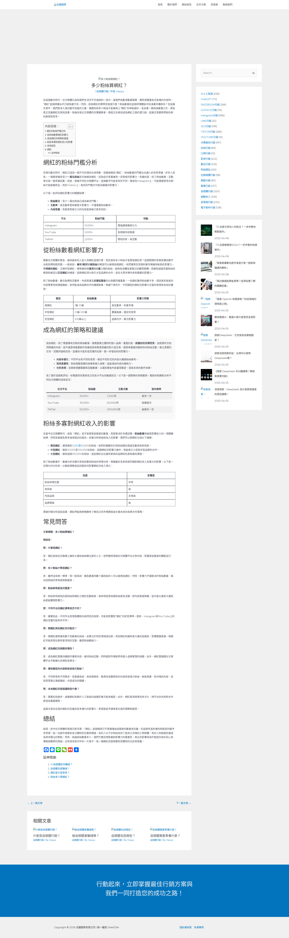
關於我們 (172, 4)
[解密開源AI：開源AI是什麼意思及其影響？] (206, 320)
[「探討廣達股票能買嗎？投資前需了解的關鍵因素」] (206, 284)
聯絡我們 (227, 4)
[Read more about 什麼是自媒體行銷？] (45, 829)
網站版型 (186, 4)
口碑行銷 (205, 153)
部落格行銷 (207, 202)
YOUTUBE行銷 (209, 137)
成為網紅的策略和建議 (57, 138)
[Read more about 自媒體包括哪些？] (122, 829)
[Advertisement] (144, 32)
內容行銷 (205, 148)
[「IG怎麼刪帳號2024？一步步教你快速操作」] (206, 248)
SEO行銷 (206, 126)
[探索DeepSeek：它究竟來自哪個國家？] (206, 338)
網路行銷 (205, 180)
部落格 (214, 4)
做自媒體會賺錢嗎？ (85, 836)
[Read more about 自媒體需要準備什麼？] (163, 829)
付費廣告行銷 (208, 142)
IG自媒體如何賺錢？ (61, 764)
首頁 (160, 4)
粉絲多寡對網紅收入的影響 (59, 142)
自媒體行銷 (102, 91)
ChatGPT (206, 99)
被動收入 (205, 196)
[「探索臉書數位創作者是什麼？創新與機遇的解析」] (206, 266)
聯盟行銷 (205, 185)
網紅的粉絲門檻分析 (56, 131)
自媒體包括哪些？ (123, 836)
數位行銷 (205, 164)
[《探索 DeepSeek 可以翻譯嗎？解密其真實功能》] (206, 374)
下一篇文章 (183, 803)
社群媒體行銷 (208, 175)
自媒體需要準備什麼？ (165, 836)
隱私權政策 (186, 927)
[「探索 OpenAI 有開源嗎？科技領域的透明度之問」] (206, 302)
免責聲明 (199, 927)
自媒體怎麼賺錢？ (60, 768)
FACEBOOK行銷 (210, 104)
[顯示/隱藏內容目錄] (69, 126)
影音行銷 (205, 158)
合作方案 (201, 4)
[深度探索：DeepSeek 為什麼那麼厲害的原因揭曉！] (206, 392)
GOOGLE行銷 (209, 110)
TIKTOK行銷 (208, 131)
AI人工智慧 (207, 93)
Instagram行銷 (209, 115)
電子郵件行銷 (208, 207)
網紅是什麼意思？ (60, 772)
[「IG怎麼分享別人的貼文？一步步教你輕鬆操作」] (206, 230)
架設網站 (205, 169)
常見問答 (51, 145)
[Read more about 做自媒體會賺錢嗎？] (84, 829)
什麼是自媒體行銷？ (46, 836)
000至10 (78, 445)
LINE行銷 (206, 120)
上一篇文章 (34, 803)
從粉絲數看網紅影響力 (57, 134)
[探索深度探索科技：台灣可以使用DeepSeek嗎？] (206, 356)
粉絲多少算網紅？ (60, 776)
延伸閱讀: (55, 153)
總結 (49, 149)
